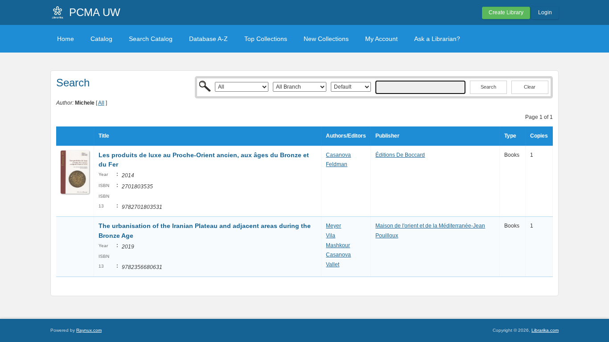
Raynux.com (89, 330)
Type (510, 136)
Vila (330, 235)
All (101, 103)
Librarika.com (545, 330)
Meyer (333, 226)
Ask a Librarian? (437, 38)
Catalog (101, 38)
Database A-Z (208, 38)
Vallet (332, 264)
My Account (381, 38)
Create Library (506, 12)
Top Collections (265, 38)
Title (104, 136)
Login (545, 12)
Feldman (336, 164)
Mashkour (338, 245)
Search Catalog (151, 38)
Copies (539, 136)
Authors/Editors (346, 136)
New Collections (326, 38)
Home (65, 38)
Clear (529, 87)
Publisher (387, 136)
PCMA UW (94, 12)
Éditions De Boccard (400, 155)
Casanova (338, 155)
